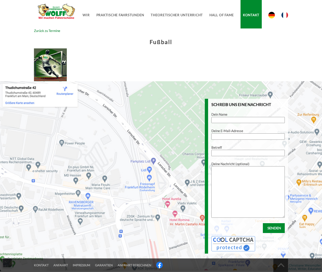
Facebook (159, 265)
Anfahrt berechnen (134, 265)
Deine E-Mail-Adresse (227, 131)
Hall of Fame (221, 15)
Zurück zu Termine (47, 31)
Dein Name (219, 114)
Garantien (104, 265)
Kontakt (251, 15)
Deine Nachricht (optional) (230, 164)
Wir (86, 15)
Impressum (81, 265)
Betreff (216, 147)
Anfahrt (60, 265)
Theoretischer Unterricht (177, 15)
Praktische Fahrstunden (120, 15)
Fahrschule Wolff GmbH (56, 14)
